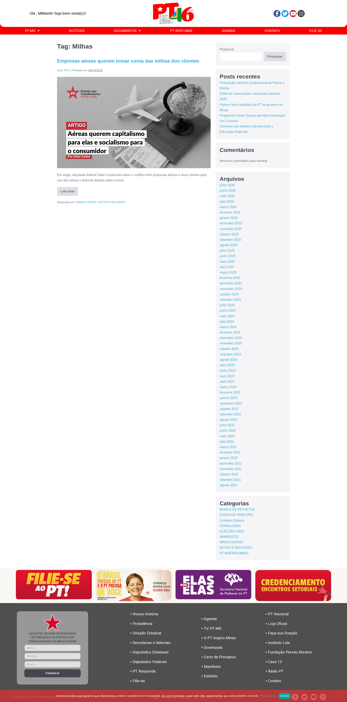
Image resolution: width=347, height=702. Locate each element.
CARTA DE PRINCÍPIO (236, 515)
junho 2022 (228, 430)
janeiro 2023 (229, 398)
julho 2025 (227, 250)
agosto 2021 (228, 485)
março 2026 (228, 207)
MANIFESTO (229, 536)
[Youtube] (293, 13)
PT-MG (30, 31)
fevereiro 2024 (230, 332)
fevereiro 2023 (230, 392)
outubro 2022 (229, 409)
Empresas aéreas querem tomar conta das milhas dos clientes (128, 61)
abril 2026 (227, 201)
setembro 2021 (230, 479)
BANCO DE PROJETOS (237, 509)
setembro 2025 (230, 239)
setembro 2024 (230, 299)
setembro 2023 (230, 354)
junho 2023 (228, 370)
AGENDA (228, 31)
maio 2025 (227, 261)
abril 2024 (227, 321)
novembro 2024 (231, 289)
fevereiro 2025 (230, 278)
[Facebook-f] (277, 13)
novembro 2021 (231, 469)
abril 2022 (227, 441)
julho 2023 (227, 365)
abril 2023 (227, 381)
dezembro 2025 (231, 223)
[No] (342, 696)
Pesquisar (227, 49)
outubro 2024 (229, 294)
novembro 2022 (231, 403)
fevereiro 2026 (230, 212)
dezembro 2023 (231, 338)
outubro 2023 (229, 349)
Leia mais (69, 190)
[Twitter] (285, 13)
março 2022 (228, 447)
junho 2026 (228, 190)
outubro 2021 (229, 474)
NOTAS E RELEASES (111, 202)
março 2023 (228, 387)
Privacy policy (267, 695)
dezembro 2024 (231, 283)
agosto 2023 (228, 359)
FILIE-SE (315, 31)
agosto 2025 (228, 245)
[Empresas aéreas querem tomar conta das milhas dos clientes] (134, 122)
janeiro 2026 (229, 218)
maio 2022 (227, 436)
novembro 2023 (231, 343)
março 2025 (228, 272)
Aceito (284, 695)
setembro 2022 (230, 414)
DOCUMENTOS (125, 31)
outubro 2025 (229, 234)
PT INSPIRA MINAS (234, 553)
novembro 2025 (231, 229)
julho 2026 (227, 185)
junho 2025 (228, 256)
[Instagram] (301, 13)
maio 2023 (227, 376)
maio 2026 (227, 196)
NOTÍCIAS (77, 31)
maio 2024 (227, 316)
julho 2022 (227, 425)
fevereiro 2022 (230, 452)
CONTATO (272, 31)
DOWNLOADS (230, 526)
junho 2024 (228, 310)
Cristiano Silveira (232, 520)
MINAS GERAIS (86, 202)
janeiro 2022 (229, 458)
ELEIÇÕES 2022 (232, 531)
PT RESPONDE (181, 31)
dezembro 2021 (231, 463)
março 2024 (228, 327)
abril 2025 (227, 267)
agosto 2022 (228, 419)
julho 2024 (227, 305)
